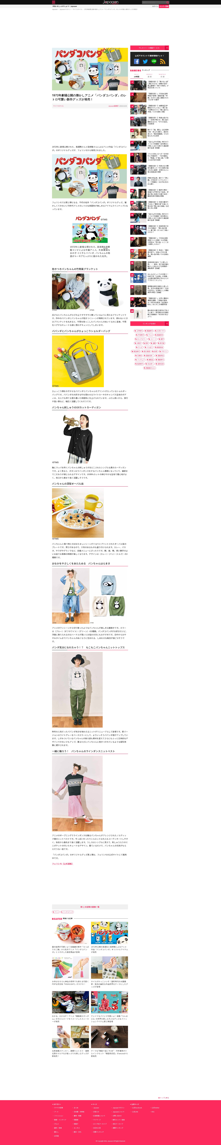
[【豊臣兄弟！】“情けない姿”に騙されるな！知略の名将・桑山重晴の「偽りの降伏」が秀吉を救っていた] (138, 85)
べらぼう (150, 347)
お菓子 (139, 343)
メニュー (53, 2)
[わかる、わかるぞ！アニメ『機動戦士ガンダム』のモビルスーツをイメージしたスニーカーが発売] (70, 1002)
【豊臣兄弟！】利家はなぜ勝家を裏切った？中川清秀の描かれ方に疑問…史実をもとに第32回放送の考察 (158, 169)
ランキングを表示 (149, 323)
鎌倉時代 (161, 360)
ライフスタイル (77, 9)
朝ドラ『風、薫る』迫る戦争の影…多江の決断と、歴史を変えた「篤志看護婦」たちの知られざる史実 (158, 132)
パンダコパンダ (68, 912)
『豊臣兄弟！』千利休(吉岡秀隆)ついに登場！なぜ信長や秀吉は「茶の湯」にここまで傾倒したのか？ (158, 241)
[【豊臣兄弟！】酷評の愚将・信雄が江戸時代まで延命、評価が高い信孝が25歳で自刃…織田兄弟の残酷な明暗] (138, 194)
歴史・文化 (77, 1132)
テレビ (140, 347)
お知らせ (96, 1112)
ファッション (58, 1116)
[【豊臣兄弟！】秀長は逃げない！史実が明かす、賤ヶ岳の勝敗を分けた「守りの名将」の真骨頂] (138, 122)
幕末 (146, 343)
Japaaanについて (118, 1112)
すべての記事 (58, 1108)
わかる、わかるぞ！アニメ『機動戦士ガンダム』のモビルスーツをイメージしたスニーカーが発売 (70, 1019)
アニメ (57, 912)
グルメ (56, 1124)
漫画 (154, 343)
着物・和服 (77, 1116)
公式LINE (154, 61)
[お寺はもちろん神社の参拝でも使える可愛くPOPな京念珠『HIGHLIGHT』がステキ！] (70, 967)
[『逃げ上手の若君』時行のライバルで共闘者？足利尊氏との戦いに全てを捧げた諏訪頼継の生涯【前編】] (138, 146)
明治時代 (137, 351)
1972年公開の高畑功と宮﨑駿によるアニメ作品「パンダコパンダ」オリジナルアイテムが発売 (109, 949)
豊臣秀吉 (161, 355)
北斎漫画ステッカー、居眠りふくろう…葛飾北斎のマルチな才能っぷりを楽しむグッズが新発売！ (70, 1053)
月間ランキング (98, 1132)
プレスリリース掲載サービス (149, 48)
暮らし (56, 1132)
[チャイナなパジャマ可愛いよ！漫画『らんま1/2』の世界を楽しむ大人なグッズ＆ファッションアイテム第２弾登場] (109, 1002)
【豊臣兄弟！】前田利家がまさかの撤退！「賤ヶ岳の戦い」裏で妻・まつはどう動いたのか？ (158, 229)
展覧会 (151, 360)
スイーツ (153, 339)
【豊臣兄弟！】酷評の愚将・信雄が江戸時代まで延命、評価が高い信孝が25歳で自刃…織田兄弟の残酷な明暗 (158, 193)
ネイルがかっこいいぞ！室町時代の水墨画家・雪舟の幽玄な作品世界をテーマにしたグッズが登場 (109, 984)
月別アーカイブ (118, 1124)
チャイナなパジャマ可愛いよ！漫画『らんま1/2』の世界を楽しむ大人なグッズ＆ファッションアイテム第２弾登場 (109, 1019)
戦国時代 (150, 331)
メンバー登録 (163, 6)
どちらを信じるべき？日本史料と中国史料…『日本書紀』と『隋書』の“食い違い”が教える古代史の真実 (158, 157)
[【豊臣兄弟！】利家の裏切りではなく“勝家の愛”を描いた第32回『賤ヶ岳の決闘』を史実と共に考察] (138, 206)
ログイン (155, 6)
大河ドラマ (160, 331)
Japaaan (110, 2)
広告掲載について (99, 1116)
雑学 (162, 339)
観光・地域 (58, 1128)
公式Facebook (136, 61)
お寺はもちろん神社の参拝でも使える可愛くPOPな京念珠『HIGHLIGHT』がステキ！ (70, 982)
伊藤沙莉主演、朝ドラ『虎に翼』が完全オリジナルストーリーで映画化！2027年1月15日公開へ (158, 181)
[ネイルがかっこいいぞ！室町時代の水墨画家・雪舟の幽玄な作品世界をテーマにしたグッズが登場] (109, 967)
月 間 (162, 76)
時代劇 (162, 343)
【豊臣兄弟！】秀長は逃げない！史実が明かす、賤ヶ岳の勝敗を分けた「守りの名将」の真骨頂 (158, 120)
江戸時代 (139, 331)
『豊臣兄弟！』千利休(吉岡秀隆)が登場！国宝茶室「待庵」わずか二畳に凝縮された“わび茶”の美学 (158, 96)
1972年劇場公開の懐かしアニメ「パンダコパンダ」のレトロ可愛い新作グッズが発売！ (111, 9)
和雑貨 (76, 1120)
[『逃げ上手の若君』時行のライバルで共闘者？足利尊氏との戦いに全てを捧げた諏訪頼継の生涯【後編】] (138, 218)
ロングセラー (141, 339)
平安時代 (141, 335)
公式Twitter (145, 61)
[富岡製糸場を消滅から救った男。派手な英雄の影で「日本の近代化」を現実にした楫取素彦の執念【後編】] (138, 290)
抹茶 (155, 351)
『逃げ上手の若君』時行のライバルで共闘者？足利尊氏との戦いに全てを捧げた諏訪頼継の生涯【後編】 (158, 217)
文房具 (139, 355)
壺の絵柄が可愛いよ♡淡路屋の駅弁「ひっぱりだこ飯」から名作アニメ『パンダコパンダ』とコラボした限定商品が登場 (70, 949)
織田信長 (160, 347)
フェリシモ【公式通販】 (63, 863)
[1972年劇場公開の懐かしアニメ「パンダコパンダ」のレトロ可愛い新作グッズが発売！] (90, 69)
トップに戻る (164, 1098)
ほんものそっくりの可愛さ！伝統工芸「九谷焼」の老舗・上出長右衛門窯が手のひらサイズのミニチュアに (158, 277)
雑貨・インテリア (60, 1120)
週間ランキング (118, 1128)
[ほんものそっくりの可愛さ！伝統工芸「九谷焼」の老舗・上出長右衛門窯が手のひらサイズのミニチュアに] (138, 278)
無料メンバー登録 (119, 1120)
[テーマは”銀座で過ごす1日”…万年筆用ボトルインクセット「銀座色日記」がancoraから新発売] (109, 1037)
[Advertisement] (90, 29)
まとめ (76, 1108)
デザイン (164, 351)
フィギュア (141, 360)
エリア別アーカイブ (100, 1124)
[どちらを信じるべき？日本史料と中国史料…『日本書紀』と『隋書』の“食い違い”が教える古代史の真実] (138, 158)
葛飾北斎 (161, 364)
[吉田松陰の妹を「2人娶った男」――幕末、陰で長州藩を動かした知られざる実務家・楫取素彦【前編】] (138, 266)
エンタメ (77, 1128)
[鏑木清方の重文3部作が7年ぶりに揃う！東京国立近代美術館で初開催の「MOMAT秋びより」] (138, 314)
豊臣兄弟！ (149, 355)
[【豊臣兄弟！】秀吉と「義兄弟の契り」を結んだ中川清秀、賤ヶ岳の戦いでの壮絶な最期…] (138, 254)
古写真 (56, 1136)
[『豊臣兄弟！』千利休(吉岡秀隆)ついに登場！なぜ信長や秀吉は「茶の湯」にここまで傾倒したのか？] (138, 242)
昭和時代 (140, 364)
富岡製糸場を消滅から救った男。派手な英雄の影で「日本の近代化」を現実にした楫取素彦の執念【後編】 (158, 289)
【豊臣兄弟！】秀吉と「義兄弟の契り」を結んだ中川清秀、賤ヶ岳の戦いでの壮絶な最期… (158, 253)
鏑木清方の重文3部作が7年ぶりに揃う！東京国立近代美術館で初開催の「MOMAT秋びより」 (158, 313)
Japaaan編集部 (113, 106)
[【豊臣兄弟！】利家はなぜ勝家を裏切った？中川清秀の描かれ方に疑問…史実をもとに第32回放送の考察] (138, 170)
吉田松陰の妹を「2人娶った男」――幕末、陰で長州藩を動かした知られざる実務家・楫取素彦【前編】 (158, 265)
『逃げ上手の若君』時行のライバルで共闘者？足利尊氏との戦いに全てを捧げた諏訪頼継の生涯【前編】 (158, 144)
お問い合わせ (117, 1116)
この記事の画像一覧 (90, 907)
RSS (162, 61)
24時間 (136, 76)
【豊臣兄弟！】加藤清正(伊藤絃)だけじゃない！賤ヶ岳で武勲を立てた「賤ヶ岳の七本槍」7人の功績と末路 (158, 108)
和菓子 (76, 1124)
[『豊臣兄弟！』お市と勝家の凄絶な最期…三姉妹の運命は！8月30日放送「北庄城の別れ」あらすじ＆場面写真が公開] (138, 302)
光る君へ (150, 364)
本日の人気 (97, 1128)
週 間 (150, 76)
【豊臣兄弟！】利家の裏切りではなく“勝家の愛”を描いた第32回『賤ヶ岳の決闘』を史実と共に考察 (158, 205)
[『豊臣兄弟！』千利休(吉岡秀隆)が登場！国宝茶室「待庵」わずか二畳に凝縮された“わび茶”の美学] (138, 98)
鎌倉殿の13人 (150, 368)
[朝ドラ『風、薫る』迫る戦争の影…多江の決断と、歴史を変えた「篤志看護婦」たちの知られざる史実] (138, 134)
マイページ (97, 1120)
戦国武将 (160, 335)
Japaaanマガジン (65, 9)
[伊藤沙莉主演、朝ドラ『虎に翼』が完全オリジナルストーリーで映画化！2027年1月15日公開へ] (138, 182)
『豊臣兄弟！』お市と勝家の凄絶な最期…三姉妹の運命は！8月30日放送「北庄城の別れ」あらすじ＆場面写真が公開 (158, 302)
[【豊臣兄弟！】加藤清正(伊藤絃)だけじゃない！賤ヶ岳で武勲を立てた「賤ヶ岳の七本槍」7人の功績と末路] (138, 110)
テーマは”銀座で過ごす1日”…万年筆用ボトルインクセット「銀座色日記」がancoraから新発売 (109, 1053)
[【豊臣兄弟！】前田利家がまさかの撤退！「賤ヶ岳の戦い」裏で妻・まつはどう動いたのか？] (138, 230)
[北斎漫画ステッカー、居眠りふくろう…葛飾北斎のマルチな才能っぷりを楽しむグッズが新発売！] (70, 1037)
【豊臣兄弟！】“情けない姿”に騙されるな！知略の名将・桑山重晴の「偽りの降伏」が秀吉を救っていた (158, 84)
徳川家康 (147, 351)
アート (56, 1112)
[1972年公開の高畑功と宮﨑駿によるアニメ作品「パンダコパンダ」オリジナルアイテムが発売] (109, 933)
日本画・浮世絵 (79, 1112)
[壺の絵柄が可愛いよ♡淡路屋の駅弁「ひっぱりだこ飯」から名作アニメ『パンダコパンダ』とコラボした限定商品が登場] (70, 933)
